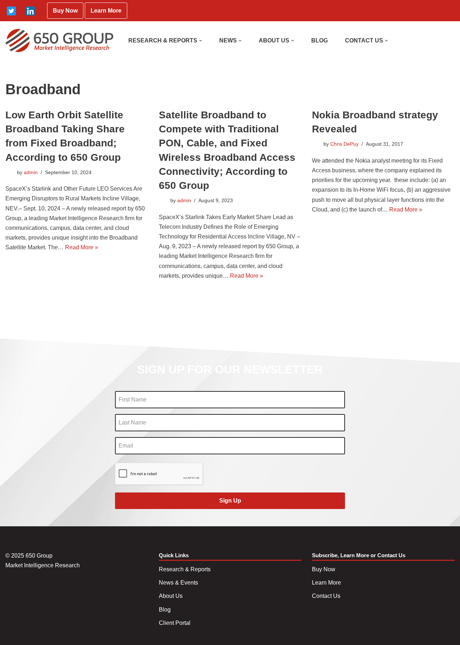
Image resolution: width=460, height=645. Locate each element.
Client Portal (174, 623)
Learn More (106, 11)
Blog (165, 610)
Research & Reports (185, 569)
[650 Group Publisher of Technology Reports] (59, 40)
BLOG (319, 40)
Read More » (81, 247)
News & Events (178, 583)
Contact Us (326, 596)
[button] (200, 40)
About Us (171, 596)
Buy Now (65, 11)
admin (31, 172)
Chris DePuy (344, 144)
